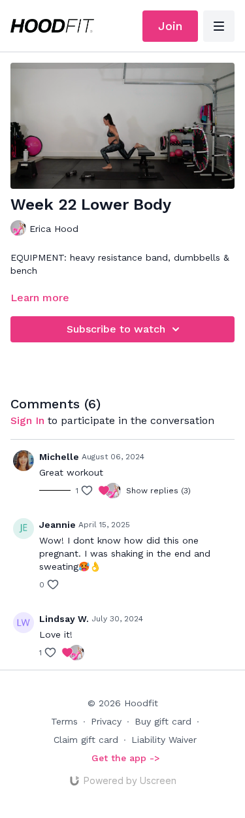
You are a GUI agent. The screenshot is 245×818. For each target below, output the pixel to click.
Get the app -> (125, 758)
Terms (64, 721)
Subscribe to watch (116, 329)
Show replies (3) (158, 490)
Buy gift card (163, 721)
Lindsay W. (64, 619)
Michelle (59, 456)
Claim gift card (86, 739)
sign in (27, 420)
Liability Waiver (164, 739)
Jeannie (57, 524)
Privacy (106, 721)
